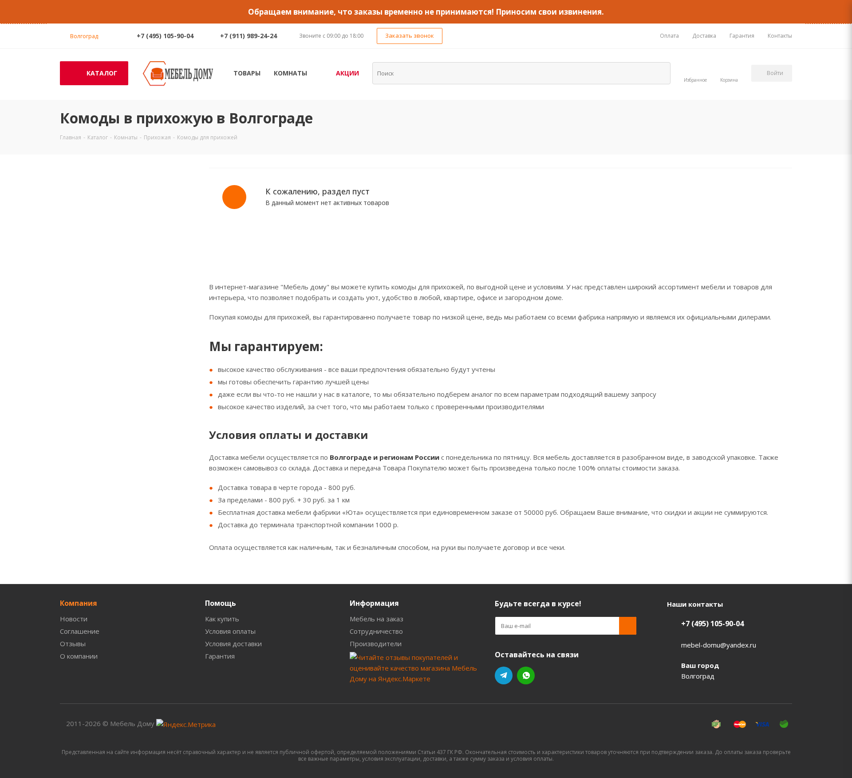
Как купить (222, 618)
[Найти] (658, 72)
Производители (376, 643)
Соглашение (79, 631)
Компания (78, 603)
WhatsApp (526, 675)
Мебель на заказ (376, 618)
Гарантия (220, 656)
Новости (73, 618)
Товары (246, 73)
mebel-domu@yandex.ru (718, 644)
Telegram (504, 675)
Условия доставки (233, 643)
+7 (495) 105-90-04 (165, 36)
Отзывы (73, 643)
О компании (79, 656)
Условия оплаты (230, 631)
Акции (347, 73)
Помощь (220, 603)
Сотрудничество (376, 631)
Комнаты (290, 73)
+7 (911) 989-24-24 (248, 36)
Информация (374, 603)
